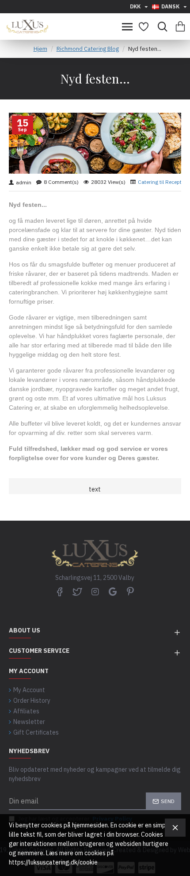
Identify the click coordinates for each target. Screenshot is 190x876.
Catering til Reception (163, 182)
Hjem (40, 49)
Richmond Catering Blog (88, 49)
